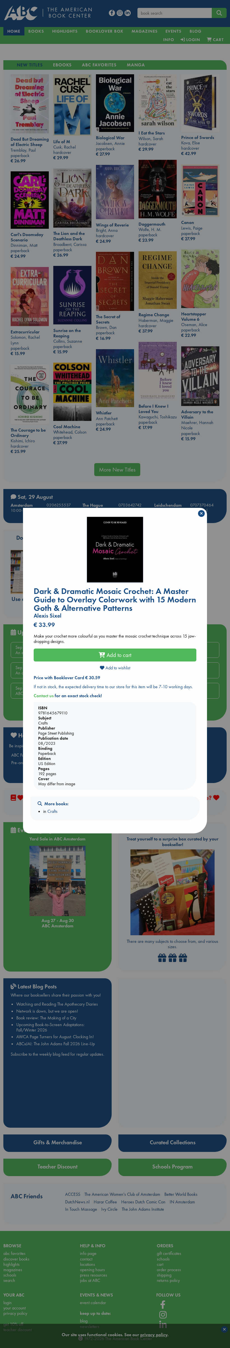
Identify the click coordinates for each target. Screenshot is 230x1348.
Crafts (52, 811)
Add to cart (118, 655)
